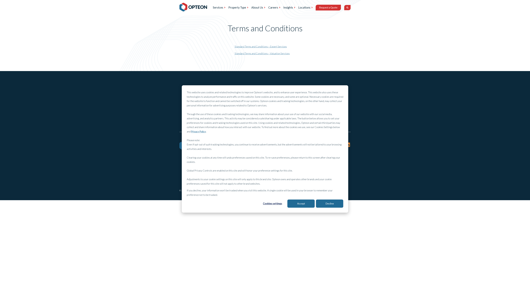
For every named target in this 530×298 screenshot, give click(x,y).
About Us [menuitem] (257, 7)
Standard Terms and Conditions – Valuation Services (262, 53)
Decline (329, 203)
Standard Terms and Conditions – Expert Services (261, 46)
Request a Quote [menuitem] (328, 7)
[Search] (347, 7)
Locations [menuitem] (304, 7)
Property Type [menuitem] (237, 7)
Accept (301, 203)
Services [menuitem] (218, 7)
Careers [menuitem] (273, 7)
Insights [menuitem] (288, 7)
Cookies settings (272, 203)
